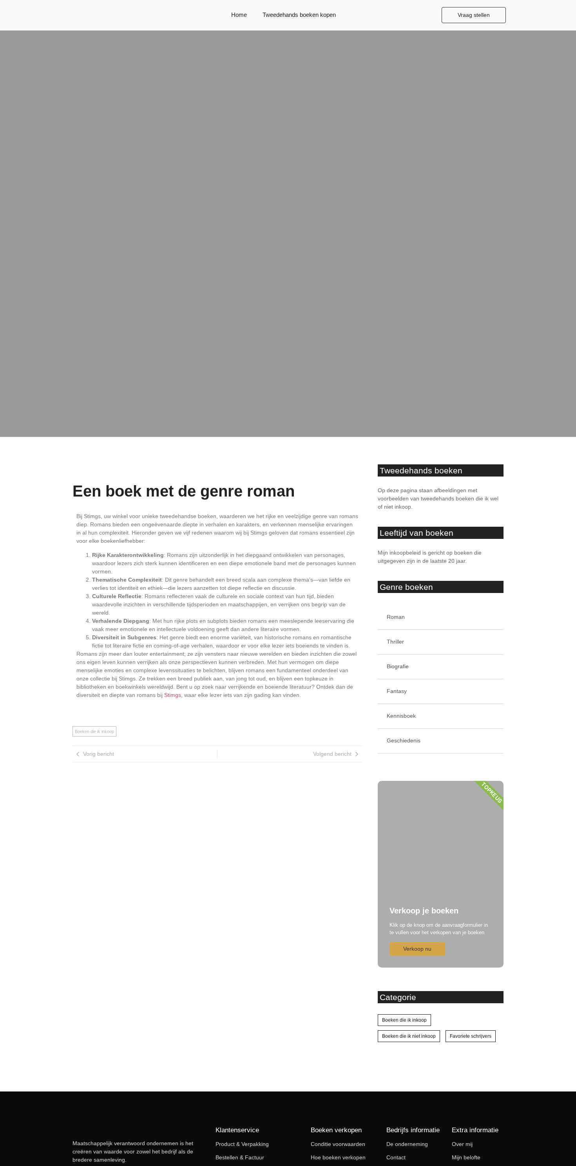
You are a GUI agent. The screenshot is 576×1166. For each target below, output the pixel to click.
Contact (396, 1157)
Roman (396, 617)
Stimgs (172, 695)
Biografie (398, 666)
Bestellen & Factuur (240, 1157)
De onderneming (407, 1144)
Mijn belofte (466, 1157)
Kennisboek (401, 716)
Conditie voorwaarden (338, 1144)
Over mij (462, 1144)
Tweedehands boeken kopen (299, 14)
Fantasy (397, 691)
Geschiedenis (403, 740)
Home (239, 14)
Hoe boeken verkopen (338, 1157)
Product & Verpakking (242, 1144)
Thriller (395, 641)
